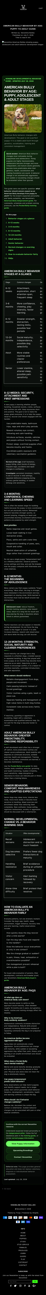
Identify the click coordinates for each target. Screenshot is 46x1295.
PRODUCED (23, 1250)
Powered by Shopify (30, 1213)
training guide (30, 1136)
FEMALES (23, 1247)
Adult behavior (15, 239)
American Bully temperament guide (18, 201)
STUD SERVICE (23, 1244)
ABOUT (23, 1236)
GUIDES (23, 1256)
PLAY (23, 1259)
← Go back (6, 1189)
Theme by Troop (14, 1213)
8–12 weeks (13, 223)
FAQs (10, 258)
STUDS (23, 1241)
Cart (41, 8)
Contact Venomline (23, 1157)
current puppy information (23, 1138)
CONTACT (23, 1265)
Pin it (31, 1194)
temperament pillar (17, 1133)
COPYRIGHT (23, 1262)
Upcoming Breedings (23, 1150)
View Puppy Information (23, 1144)
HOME (23, 1233)
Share (24, 1194)
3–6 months (13, 227)
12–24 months (15, 235)
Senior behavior (15, 243)
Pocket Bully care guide (20, 766)
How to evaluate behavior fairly (23, 254)
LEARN (23, 1253)
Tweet (16, 1194)
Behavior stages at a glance (21, 218)
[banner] (23, 7)
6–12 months (14, 231)
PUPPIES (23, 1238)
